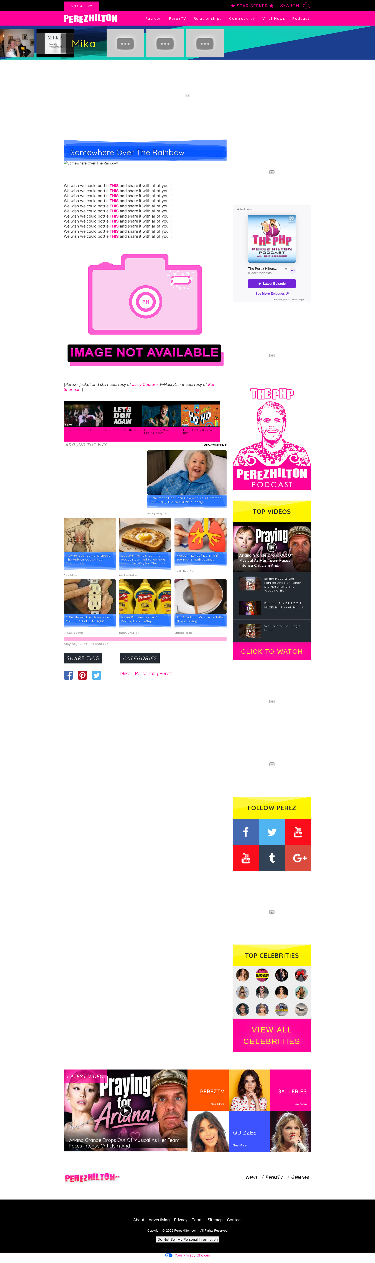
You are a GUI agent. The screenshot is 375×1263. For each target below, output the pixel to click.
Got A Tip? (81, 6)
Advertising (159, 1219)
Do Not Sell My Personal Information (188, 1239)
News (252, 1177)
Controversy (242, 18)
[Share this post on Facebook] (68, 675)
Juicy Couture (145, 384)
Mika (125, 673)
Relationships (208, 18)
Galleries (300, 1177)
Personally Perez (153, 673)
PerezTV (177, 18)
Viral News (273, 18)
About (138, 1219)
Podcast (300, 18)
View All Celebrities (272, 1035)
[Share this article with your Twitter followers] (96, 675)
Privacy (181, 1219)
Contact (234, 1219)
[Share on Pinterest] (82, 675)
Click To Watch (272, 651)
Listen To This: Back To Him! (197, 432)
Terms (197, 1219)
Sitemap (215, 1219)
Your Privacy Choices (192, 1255)
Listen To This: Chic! (78, 430)
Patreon (153, 18)
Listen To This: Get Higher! (122, 430)
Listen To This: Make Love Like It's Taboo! (160, 432)
